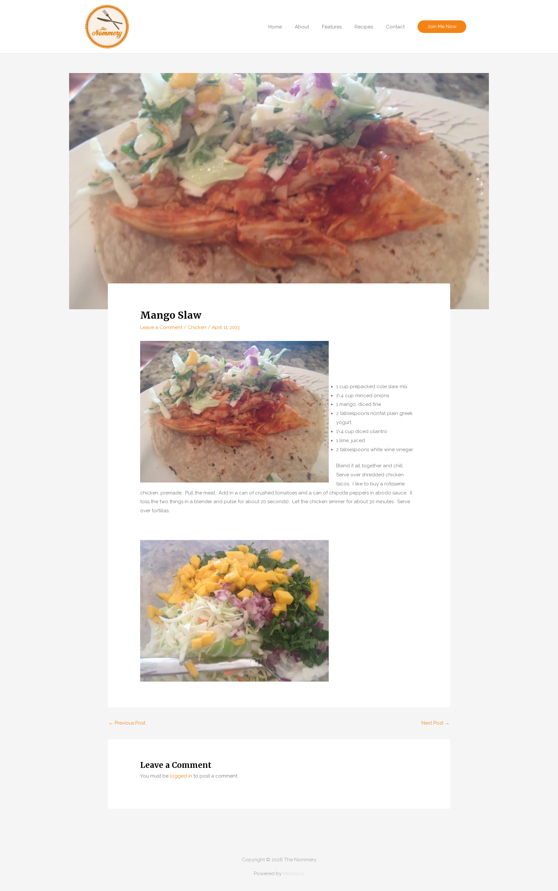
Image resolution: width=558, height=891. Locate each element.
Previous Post (126, 723)
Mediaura (293, 873)
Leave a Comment (161, 327)
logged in (181, 776)
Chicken (197, 327)
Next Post (435, 723)
